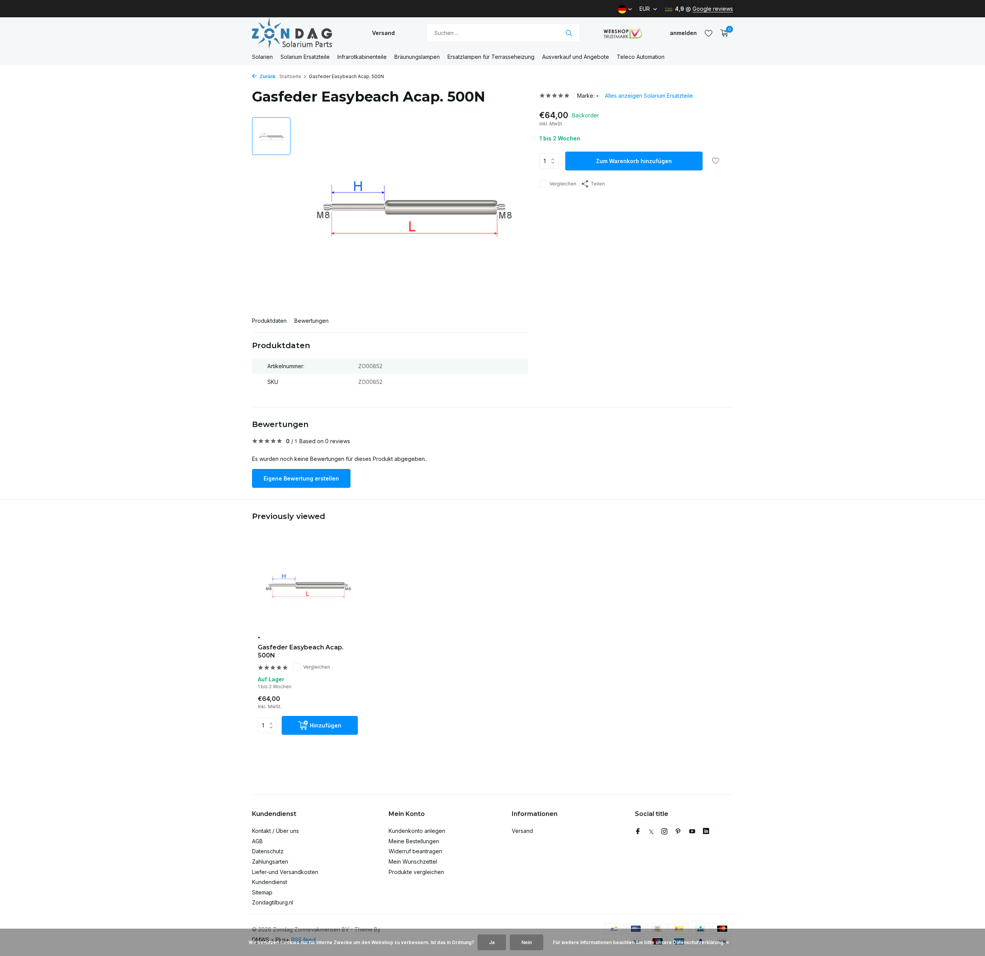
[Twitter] (651, 832)
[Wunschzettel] (709, 33)
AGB (257, 841)
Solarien (262, 56)
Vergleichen (562, 184)
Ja (491, 942)
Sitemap (262, 892)
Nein (526, 942)
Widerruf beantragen (415, 851)
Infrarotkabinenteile (362, 56)
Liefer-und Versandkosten (285, 872)
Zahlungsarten (270, 861)
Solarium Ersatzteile (305, 56)
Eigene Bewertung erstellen (301, 478)
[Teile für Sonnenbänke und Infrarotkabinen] (300, 32)
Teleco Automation (640, 56)
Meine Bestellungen (414, 841)
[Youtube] (692, 832)
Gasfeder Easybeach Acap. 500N (301, 651)
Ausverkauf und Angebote (575, 56)
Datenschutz (268, 851)
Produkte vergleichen (416, 872)
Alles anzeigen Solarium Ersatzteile (649, 95)
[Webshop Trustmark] (623, 33)
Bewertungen (311, 320)
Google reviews (713, 8)
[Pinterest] (678, 832)
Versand (383, 33)
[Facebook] (638, 832)
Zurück (267, 76)
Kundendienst (269, 882)
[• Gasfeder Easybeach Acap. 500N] (308, 585)
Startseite (290, 76)
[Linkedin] (706, 832)
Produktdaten (269, 320)
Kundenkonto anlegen (417, 831)
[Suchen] (568, 33)
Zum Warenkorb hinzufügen (634, 161)
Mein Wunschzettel (413, 861)
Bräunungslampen (417, 56)
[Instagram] (664, 832)
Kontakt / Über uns (275, 831)
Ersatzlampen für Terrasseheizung (490, 56)
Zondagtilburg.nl (272, 902)
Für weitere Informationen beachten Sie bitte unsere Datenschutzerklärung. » (641, 942)
